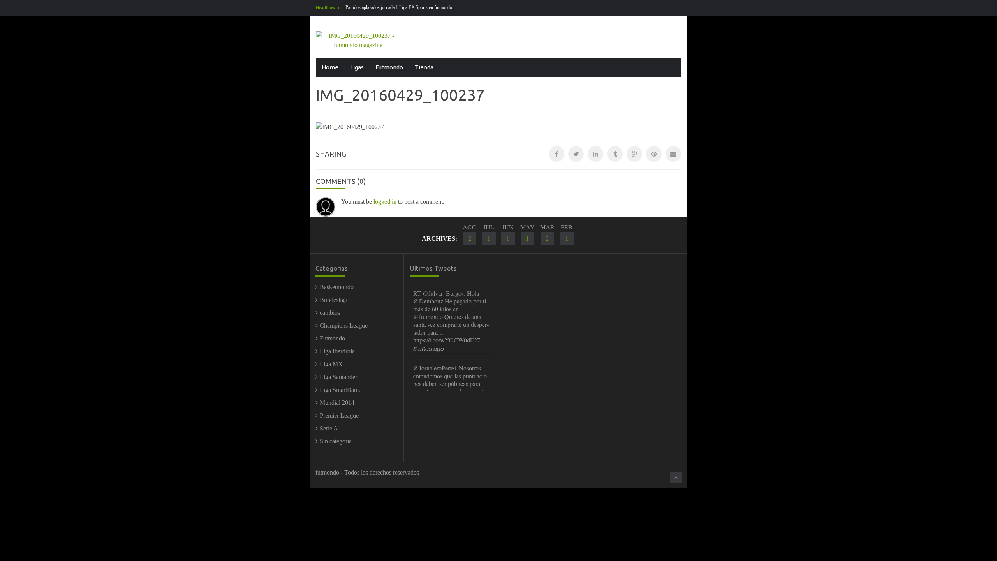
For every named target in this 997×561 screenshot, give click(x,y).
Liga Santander (338, 377)
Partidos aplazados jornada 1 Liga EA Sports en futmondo (398, 7)
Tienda (424, 67)
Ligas (357, 67)
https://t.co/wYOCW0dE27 (446, 340)
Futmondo (389, 67)
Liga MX (331, 364)
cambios (330, 312)
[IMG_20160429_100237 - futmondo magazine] (358, 40)
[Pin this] (654, 154)
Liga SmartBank (340, 389)
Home (330, 67)
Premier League (339, 415)
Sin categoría (336, 441)
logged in (384, 201)
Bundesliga (333, 299)
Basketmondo (337, 287)
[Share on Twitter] (576, 154)
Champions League (344, 325)
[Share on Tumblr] (615, 154)
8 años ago (428, 348)
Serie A (329, 428)
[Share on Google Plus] (634, 154)
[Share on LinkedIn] (595, 154)
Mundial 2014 (337, 402)
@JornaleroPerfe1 (435, 368)
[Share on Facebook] (556, 154)
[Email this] (673, 154)
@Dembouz (428, 301)
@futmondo (428, 316)
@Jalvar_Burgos (443, 293)
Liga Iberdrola (337, 351)
